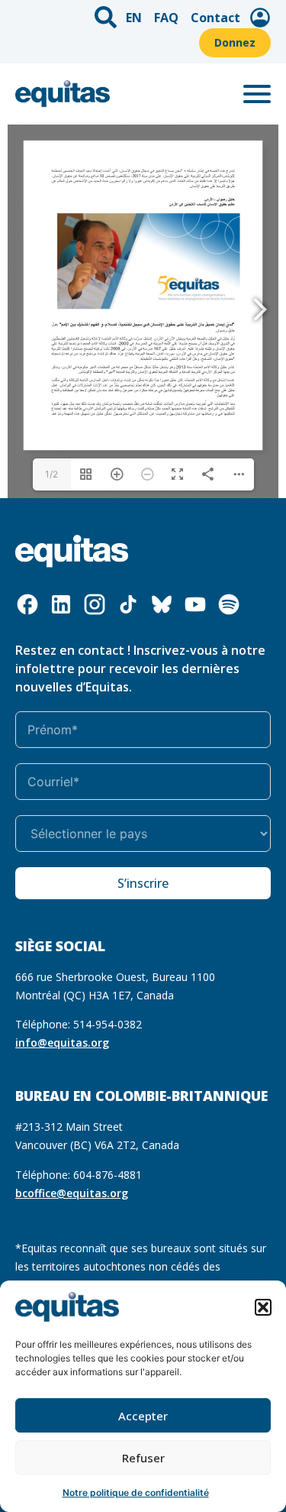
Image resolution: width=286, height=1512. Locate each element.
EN (134, 17)
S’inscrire (143, 883)
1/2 (51, 474)
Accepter (143, 1415)
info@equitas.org (62, 1042)
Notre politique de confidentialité (136, 1492)
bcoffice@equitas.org (71, 1193)
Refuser (143, 1457)
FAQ (166, 17)
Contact (215, 17)
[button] (263, 1307)
